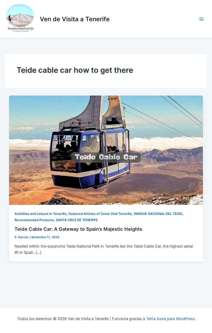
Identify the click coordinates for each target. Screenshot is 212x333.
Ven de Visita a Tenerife (75, 19)
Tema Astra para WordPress (170, 318)
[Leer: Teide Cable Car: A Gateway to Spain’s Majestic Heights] (106, 150)
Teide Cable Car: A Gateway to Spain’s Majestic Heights (78, 229)
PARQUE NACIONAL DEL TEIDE (158, 214)
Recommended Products (34, 220)
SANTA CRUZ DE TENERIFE (77, 220)
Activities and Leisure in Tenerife (40, 214)
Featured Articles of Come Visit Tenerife (100, 214)
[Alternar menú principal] (201, 19)
